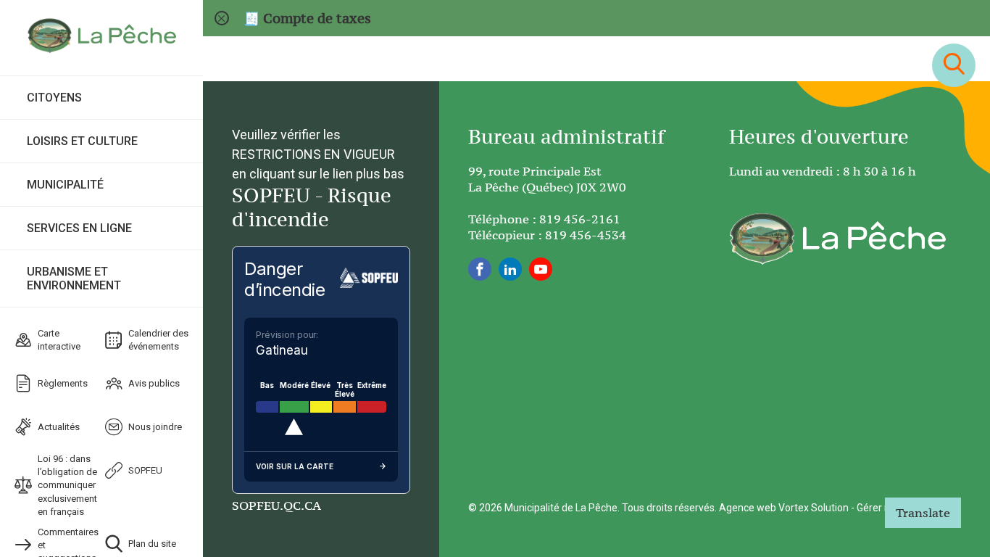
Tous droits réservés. (669, 507)
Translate (923, 513)
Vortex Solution (813, 507)
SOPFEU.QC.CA (276, 505)
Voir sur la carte (294, 466)
